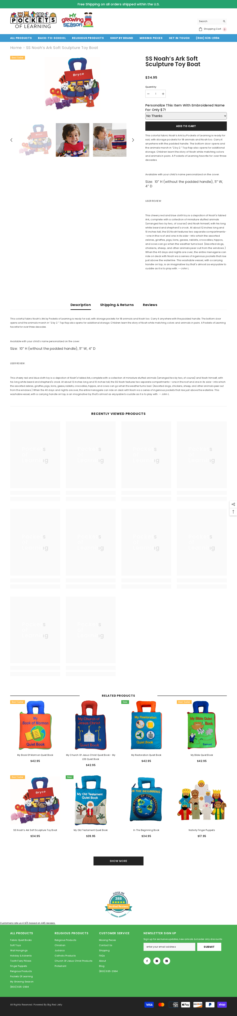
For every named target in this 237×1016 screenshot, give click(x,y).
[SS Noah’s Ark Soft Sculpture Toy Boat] (35, 800)
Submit (209, 947)
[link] (35, 493)
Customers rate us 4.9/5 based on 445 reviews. (28, 923)
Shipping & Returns (117, 304)
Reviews (150, 304)
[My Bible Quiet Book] (202, 725)
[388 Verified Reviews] (118, 919)
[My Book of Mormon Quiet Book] (35, 725)
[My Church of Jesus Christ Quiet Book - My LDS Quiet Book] (91, 725)
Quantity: (151, 86)
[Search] (212, 21)
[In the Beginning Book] (146, 800)
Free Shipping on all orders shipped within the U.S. (119, 4)
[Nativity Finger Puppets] (202, 800)
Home (16, 48)
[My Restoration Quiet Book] (146, 725)
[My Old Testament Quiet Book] (91, 800)
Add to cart (186, 126)
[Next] (133, 140)
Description (81, 304)
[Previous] (11, 140)
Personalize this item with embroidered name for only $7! (185, 107)
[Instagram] (156, 960)
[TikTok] (166, 960)
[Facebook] (147, 960)
